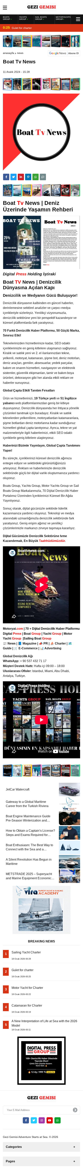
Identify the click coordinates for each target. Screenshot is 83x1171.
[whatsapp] (57, 1120)
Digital (12, 633)
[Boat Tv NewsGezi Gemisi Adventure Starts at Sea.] (41, 6)
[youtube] (50, 1120)
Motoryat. (13, 628)
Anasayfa (8, 52)
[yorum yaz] (43, 177)
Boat (33, 633)
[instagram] (42, 1120)
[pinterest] (28, 177)
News (20, 52)
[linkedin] (21, 177)
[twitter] (13, 177)
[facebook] (6, 177)
